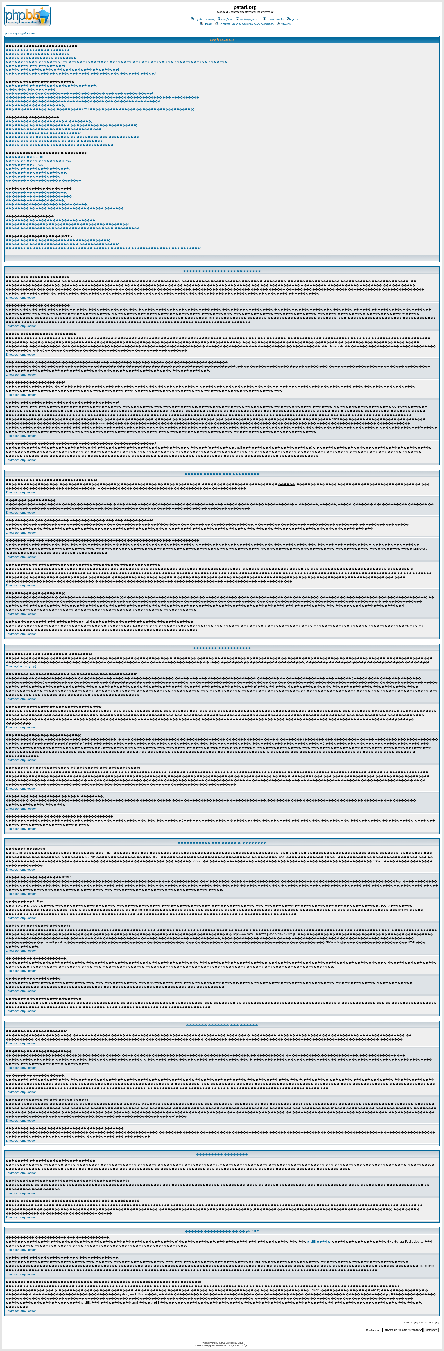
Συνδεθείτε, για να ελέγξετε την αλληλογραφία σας (246, 23)
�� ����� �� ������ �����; (35, 200)
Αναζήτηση (227, 19)
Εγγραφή (295, 19)
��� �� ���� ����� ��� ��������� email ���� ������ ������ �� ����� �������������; (100, 109)
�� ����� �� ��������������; (39, 196)
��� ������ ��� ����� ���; (35, 105)
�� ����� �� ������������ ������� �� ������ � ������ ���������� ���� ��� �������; (103, 248)
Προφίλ (208, 23)
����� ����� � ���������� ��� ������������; (58, 240)
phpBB (215, 1343)
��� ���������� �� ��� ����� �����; (47, 204)
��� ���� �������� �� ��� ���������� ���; (54, 129)
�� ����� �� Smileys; (24, 164)
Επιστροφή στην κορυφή (21, 297)
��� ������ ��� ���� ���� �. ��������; (49, 121)
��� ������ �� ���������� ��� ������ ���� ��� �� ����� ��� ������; (83, 101)
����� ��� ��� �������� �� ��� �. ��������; (55, 141)
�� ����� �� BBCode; (25, 156)
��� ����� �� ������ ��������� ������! (51, 220)
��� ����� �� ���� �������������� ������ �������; (65, 208)
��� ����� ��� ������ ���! (35, 65)
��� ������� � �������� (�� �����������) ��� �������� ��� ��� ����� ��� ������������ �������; (117, 61)
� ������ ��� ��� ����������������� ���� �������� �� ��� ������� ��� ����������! (103, 97)
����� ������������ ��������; (41, 57)
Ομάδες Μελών (275, 19)
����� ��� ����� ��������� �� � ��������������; (62, 244)
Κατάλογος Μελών (250, 19)
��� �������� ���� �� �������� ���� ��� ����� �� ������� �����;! (81, 73)
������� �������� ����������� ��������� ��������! (67, 224)
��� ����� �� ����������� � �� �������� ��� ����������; (71, 125)
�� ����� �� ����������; (33, 176)
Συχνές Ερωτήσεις (204, 19)
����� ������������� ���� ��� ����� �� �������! (62, 69)
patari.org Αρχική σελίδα (20, 33)
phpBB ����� (318, 1241)
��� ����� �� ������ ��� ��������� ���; (51, 85)
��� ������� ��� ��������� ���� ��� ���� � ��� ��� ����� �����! (79, 93)
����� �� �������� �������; (38, 168)
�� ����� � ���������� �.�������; (44, 180)
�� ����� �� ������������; (36, 172)
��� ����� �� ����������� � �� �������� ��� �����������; (73, 137)
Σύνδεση (286, 23)
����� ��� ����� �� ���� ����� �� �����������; (60, 144)
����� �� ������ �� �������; (38, 54)
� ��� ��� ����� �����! (31, 89)
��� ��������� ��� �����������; (43, 133)
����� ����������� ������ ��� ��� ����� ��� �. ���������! (73, 228)
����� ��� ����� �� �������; (38, 50)
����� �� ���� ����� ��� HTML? (38, 160)
